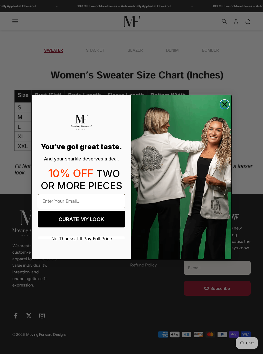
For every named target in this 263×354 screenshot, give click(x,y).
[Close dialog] (224, 104)
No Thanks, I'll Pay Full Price (81, 237)
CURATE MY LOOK (81, 219)
